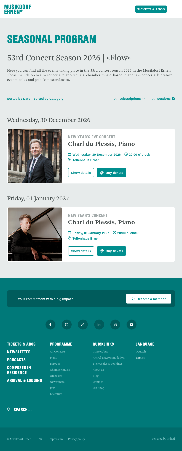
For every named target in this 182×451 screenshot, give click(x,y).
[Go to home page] (17, 9)
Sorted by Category (48, 98)
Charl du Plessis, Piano (101, 144)
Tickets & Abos (151, 9)
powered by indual (163, 439)
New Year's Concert (88, 216)
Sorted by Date (18, 98)
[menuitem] (40, 439)
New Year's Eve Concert (91, 137)
